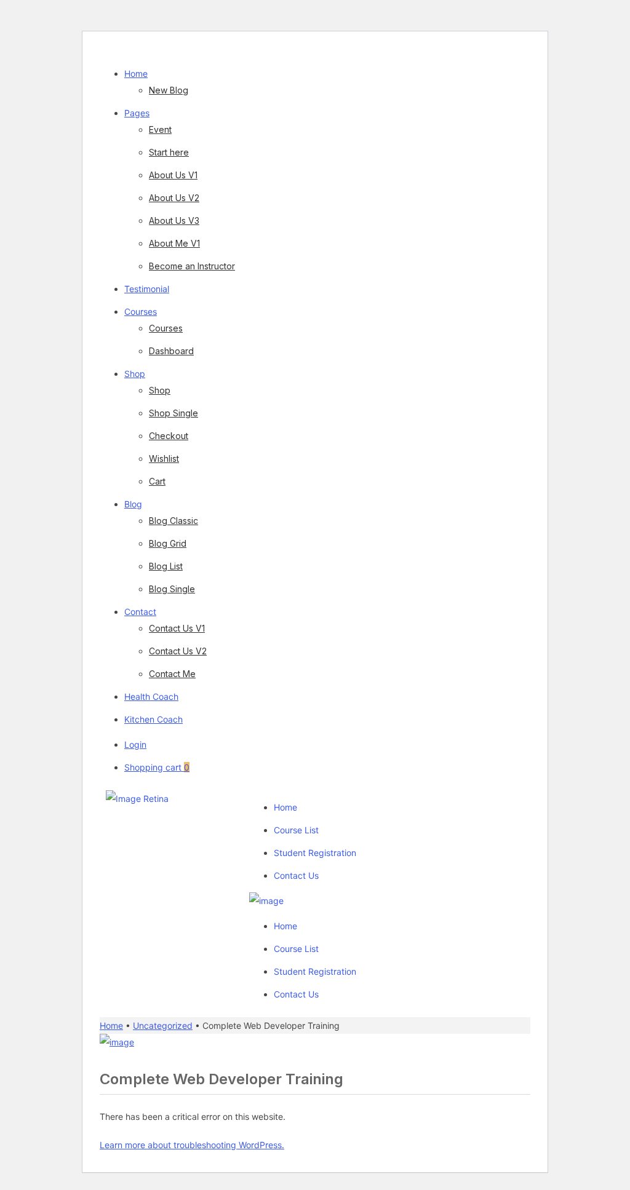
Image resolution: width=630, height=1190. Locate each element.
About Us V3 (174, 220)
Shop (134, 373)
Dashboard (171, 351)
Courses (140, 311)
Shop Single (173, 413)
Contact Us (296, 875)
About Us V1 (173, 175)
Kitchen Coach (153, 719)
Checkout (168, 435)
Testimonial (146, 289)
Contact (140, 611)
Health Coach (151, 696)
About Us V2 (174, 197)
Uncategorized (163, 1025)
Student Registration (315, 852)
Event (160, 129)
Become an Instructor (192, 266)
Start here (169, 152)
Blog (133, 504)
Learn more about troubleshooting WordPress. (192, 1145)
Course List (296, 830)
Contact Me (172, 673)
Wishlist (164, 458)
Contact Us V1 (177, 628)
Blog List (166, 566)
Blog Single (172, 589)
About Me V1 (174, 243)
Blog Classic (173, 520)
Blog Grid (167, 543)
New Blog (168, 90)
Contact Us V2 (178, 651)
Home (136, 73)
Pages (137, 113)
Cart (157, 481)
